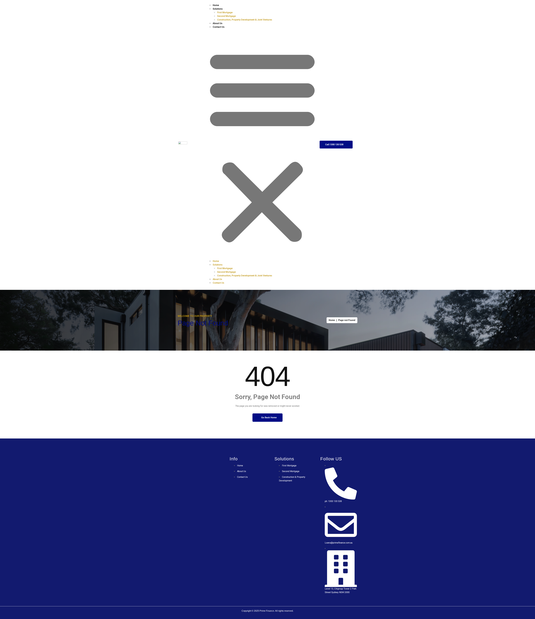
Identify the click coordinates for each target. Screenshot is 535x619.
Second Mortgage (226, 16)
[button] (262, 145)
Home (216, 5)
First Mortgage (225, 12)
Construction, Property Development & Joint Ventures (244, 19)
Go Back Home (269, 417)
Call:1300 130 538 (334, 144)
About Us (217, 23)
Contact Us (218, 27)
